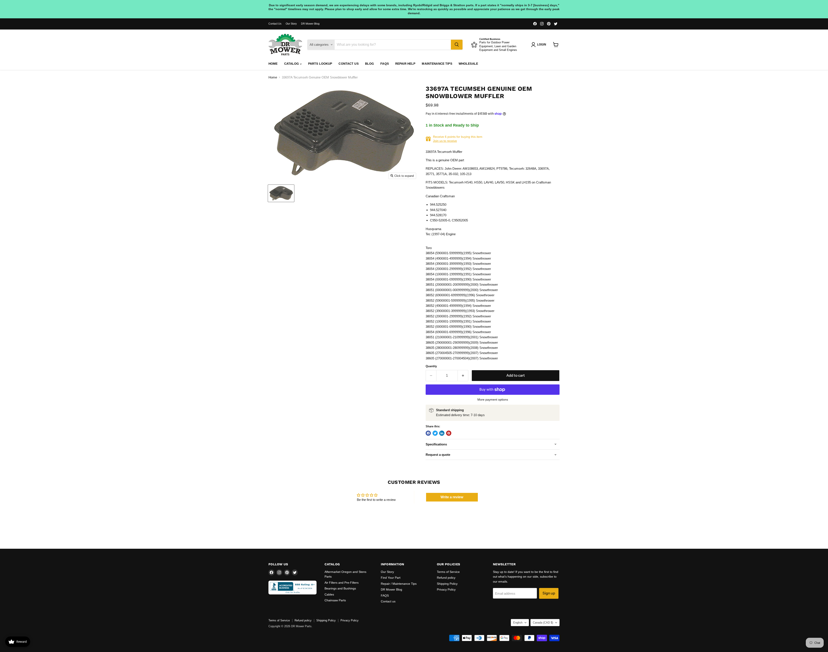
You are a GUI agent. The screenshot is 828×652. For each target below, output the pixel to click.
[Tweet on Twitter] (435, 433)
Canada (543, 622)
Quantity (431, 366)
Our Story (291, 23)
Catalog (292, 63)
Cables (329, 594)
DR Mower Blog (310, 23)
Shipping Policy (447, 583)
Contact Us (274, 23)
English (517, 622)
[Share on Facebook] (428, 433)
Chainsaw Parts (335, 600)
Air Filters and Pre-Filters (342, 582)
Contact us (348, 63)
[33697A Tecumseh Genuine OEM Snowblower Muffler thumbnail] (281, 193)
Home (273, 63)
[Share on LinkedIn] (441, 433)
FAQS (384, 63)
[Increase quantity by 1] (463, 375)
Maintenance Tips (437, 63)
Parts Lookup (320, 63)
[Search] (457, 45)
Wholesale (468, 63)
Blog (369, 63)
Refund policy (446, 577)
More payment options (492, 399)
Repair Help (405, 63)
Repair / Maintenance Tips (399, 583)
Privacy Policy (446, 589)
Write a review (452, 497)
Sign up (549, 593)
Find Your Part (390, 577)
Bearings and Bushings (340, 588)
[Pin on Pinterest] (448, 433)
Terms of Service (448, 572)
